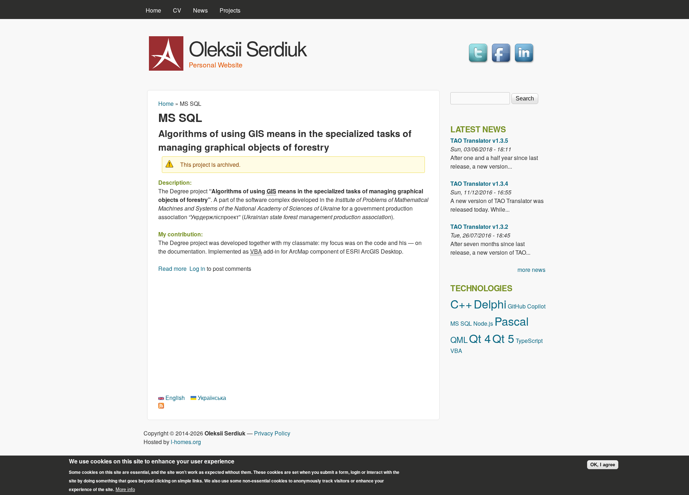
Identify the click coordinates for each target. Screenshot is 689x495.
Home (153, 10)
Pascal (512, 320)
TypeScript (529, 340)
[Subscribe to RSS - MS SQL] (161, 406)
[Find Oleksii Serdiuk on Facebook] (502, 63)
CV (177, 10)
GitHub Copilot (526, 306)
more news (531, 269)
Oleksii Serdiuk (247, 47)
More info (125, 489)
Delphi (490, 303)
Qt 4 (480, 338)
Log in (197, 268)
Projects (230, 10)
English (174, 397)
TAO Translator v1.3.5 (479, 140)
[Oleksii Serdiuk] (166, 68)
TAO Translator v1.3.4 (479, 183)
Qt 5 (503, 338)
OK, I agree (602, 464)
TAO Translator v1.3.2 (479, 226)
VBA (456, 350)
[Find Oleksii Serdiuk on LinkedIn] (525, 63)
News (200, 10)
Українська (211, 397)
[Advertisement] (293, 332)
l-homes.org (186, 442)
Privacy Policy (272, 433)
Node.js (483, 323)
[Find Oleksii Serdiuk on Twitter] (479, 63)
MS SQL (461, 323)
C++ (461, 303)
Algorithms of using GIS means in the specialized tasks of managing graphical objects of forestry (285, 140)
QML (459, 339)
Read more (172, 268)
